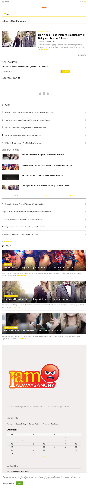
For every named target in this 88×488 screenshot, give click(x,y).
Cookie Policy (21, 424)
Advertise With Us (44, 32)
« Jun (43, 456)
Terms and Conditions (51, 424)
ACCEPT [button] (19, 483)
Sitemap (10, 424)
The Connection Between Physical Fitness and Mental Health (43, 155)
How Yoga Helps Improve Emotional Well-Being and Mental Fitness (45, 186)
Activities (8, 264)
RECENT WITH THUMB (10, 150)
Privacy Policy (34, 424)
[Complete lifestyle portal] (44, 8)
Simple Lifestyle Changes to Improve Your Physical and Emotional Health (47, 165)
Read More (44, 49)
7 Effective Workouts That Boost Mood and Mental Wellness (43, 175)
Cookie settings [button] (8, 483)
